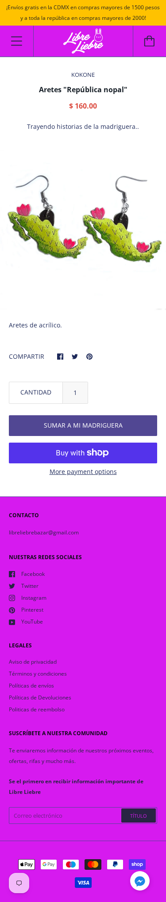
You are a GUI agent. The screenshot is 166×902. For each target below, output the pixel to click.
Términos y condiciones (38, 673)
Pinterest (32, 609)
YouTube (32, 621)
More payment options (83, 471)
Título (138, 815)
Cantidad (35, 392)
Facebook (33, 574)
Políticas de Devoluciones (40, 697)
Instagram (33, 597)
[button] (140, 882)
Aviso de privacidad (33, 661)
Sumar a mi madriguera (83, 425)
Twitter (30, 586)
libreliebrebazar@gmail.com (44, 532)
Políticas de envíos (31, 685)
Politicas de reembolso (37, 709)
